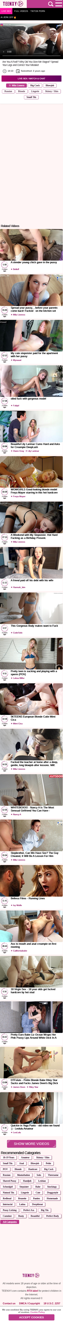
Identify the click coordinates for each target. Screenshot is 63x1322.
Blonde (21, 91)
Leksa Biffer (18, 678)
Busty (21, 1216)
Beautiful (35, 1216)
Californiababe (19, 950)
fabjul (15, 405)
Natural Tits (8, 1192)
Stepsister (24, 1186)
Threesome (53, 1175)
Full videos (21, 11)
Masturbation (23, 1175)
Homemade (52, 1198)
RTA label (32, 1291)
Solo (39, 1175)
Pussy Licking (10, 1210)
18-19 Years (8, 1157)
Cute (38, 1192)
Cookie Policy (37, 1312)
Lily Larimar (33, 451)
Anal (21, 1163)
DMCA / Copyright (29, 1303)
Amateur (25, 1157)
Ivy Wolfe (17, 905)
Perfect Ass (28, 1210)
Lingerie (35, 91)
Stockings (52, 1186)
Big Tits (44, 1210)
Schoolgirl (8, 1186)
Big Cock (35, 85)
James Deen (18, 1087)
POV (5, 1169)
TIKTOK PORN (37, 11)
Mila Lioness (18, 85)
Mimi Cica (17, 723)
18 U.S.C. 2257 (52, 1303)
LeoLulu (16, 1132)
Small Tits (31, 97)
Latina (22, 1204)
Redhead (7, 1198)
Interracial (7, 1204)
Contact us (9, 1303)
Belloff (15, 269)
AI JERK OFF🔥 (8, 17)
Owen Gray (18, 451)
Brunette (22, 1198)
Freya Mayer (18, 496)
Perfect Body (52, 1216)
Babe (37, 1186)
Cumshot (7, 1216)
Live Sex (6, 11)
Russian (8, 91)
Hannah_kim (18, 587)
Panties (36, 1198)
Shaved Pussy (9, 1181)
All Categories (10, 1222)
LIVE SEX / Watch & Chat (31, 78)
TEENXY (13, 4)
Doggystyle (52, 1192)
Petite (48, 1163)
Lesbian (42, 1181)
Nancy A (16, 814)
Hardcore (32, 1169)
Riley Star (33, 1087)
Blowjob (50, 85)
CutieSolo (17, 632)
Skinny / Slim (51, 91)
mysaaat (16, 360)
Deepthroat (37, 1204)
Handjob (27, 1181)
